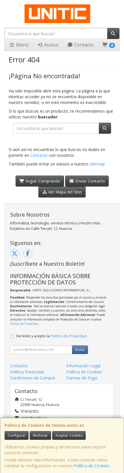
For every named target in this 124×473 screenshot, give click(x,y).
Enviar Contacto (89, 181)
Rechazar (40, 435)
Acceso (51, 45)
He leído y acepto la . (51, 336)
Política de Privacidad (24, 324)
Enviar (80, 349)
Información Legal (83, 365)
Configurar (16, 435)
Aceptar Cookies (68, 435)
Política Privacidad (27, 372)
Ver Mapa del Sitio (64, 192)
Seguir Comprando (42, 181)
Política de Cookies (91, 465)
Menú (22, 45)
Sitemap (97, 164)
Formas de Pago (81, 378)
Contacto (83, 45)
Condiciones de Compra (32, 378)
